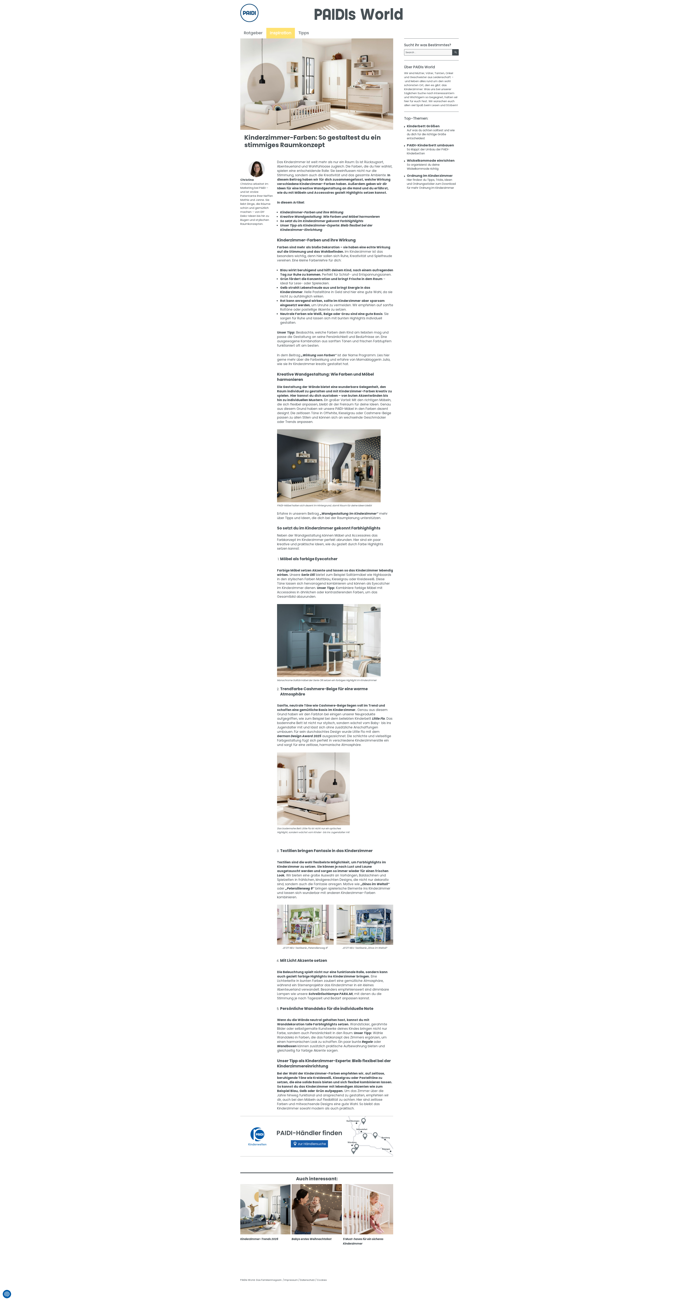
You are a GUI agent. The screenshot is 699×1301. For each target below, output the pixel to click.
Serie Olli (308, 575)
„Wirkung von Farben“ (318, 355)
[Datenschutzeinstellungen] (7, 1294)
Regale (367, 1042)
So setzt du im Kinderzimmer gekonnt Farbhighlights (321, 221)
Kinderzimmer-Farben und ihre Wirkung (311, 212)
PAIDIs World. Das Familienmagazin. (261, 1280)
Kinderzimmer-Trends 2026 (259, 1239)
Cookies (322, 1280)
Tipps (303, 33)
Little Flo (378, 718)
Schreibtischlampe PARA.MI (331, 994)
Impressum (291, 1280)
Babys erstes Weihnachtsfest (311, 1239)
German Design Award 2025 (299, 736)
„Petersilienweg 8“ (299, 888)
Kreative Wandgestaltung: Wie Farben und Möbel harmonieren (330, 216)
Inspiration (280, 33)
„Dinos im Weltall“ (375, 884)
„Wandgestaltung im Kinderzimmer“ (349, 513)
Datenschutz (307, 1280)
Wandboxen (287, 1046)
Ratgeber (253, 33)
